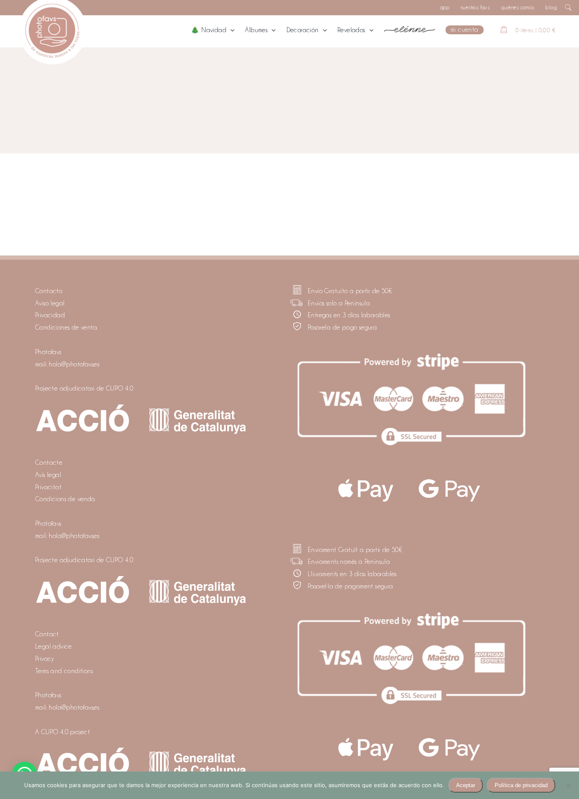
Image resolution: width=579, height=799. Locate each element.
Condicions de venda (65, 499)
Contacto (48, 291)
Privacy (44, 658)
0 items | (535, 30)
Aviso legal (49, 303)
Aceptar (465, 785)
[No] (568, 785)
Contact (47, 634)
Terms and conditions (64, 671)
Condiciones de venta (66, 327)
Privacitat (48, 487)
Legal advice (53, 646)
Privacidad (50, 315)
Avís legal (48, 475)
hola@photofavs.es (74, 364)
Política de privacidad (521, 785)
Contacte (48, 462)
